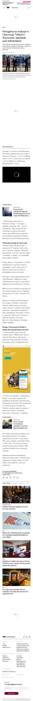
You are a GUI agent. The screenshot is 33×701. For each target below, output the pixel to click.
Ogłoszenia (5, 657)
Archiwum (5, 661)
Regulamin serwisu (22, 647)
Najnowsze (21, 483)
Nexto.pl (19, 659)
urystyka (15, 7)
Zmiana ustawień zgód (23, 645)
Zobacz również (6, 483)
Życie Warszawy (21, 666)
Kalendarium (20, 674)
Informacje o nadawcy (23, 649)
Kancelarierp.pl (21, 663)
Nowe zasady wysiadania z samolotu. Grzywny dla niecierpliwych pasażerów (20, 425)
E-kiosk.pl (19, 656)
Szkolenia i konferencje (8, 671)
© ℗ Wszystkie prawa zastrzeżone (12, 473)
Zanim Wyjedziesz (6, 504)
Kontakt (4, 645)
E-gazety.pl (20, 657)
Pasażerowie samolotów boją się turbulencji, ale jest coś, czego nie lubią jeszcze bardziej (21, 212)
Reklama (4, 656)
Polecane (14, 483)
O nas (4, 644)
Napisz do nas (6, 647)
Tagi (27, 483)
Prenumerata (6, 659)
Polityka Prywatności (22, 644)
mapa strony (5, 674)
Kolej (4, 27)
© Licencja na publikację (9, 471)
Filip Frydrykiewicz (7, 146)
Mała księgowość (21, 661)
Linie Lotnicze (16, 207)
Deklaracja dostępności (23, 651)
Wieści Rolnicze (21, 664)
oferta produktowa (7, 677)
